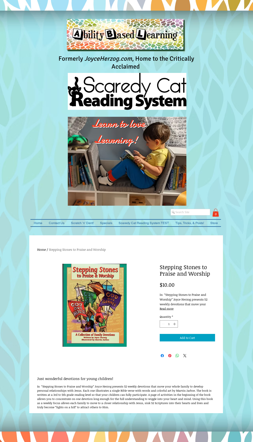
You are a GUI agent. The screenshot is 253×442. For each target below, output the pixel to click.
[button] (215, 213)
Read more (167, 308)
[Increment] (174, 323)
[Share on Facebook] (162, 355)
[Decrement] (162, 323)
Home (41, 249)
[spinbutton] (168, 323)
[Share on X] (184, 355)
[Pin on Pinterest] (169, 355)
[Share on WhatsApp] (177, 355)
